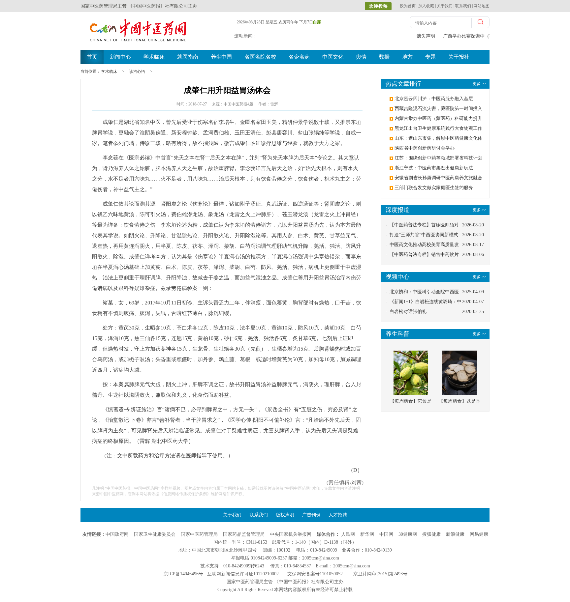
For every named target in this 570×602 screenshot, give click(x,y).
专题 (430, 57)
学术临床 (154, 57)
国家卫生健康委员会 (154, 534)
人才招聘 (338, 514)
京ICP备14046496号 (183, 573)
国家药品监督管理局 (244, 534)
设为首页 (408, 6)
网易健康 (479, 534)
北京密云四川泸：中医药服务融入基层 (434, 98)
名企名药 (299, 57)
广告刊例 (311, 514)
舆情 (361, 57)
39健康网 (407, 534)
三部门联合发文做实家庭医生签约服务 (434, 187)
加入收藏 (426, 6)
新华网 (367, 534)
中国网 (386, 534)
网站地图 (482, 6)
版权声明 (285, 514)
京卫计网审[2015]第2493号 (380, 573)
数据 (384, 57)
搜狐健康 (431, 534)
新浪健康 (455, 534)
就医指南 (187, 57)
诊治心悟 (137, 71)
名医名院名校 (260, 57)
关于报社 (458, 57)
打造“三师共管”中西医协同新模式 (424, 234)
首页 (92, 57)
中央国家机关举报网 (290, 534)
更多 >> (479, 210)
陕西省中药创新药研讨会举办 (425, 148)
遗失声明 (425, 36)
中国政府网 (117, 534)
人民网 (348, 534)
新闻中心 (120, 57)
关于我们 (445, 6)
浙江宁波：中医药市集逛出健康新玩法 (434, 167)
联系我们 (463, 6)
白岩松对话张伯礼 (408, 311)
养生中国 (221, 57)
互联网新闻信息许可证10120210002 (243, 573)
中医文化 (332, 57)
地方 (407, 57)
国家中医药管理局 (199, 534)
